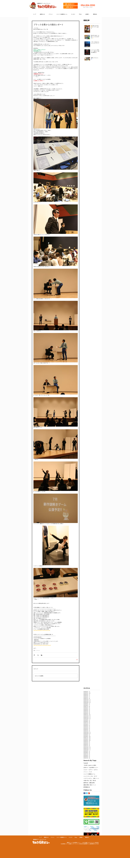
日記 (34, 650)
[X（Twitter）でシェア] (38, 655)
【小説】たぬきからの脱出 (90, 765)
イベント (38, 650)
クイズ (90, 771)
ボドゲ (95, 776)
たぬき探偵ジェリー (93, 767)
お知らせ (86, 767)
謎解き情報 (86, 784)
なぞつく (91, 769)
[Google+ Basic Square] (89, 793)
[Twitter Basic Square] (87, 793)
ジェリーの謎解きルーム (89, 774)
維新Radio (86, 782)
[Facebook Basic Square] (84, 793)
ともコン (86, 769)
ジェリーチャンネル (88, 776)
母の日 (94, 780)
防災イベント (93, 784)
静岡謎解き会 (87, 787)
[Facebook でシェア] (34, 655)
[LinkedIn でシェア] (41, 655)
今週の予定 (86, 780)
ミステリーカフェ (88, 778)
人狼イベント (96, 778)
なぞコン (96, 769)
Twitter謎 (86, 763)
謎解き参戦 (92, 782)
